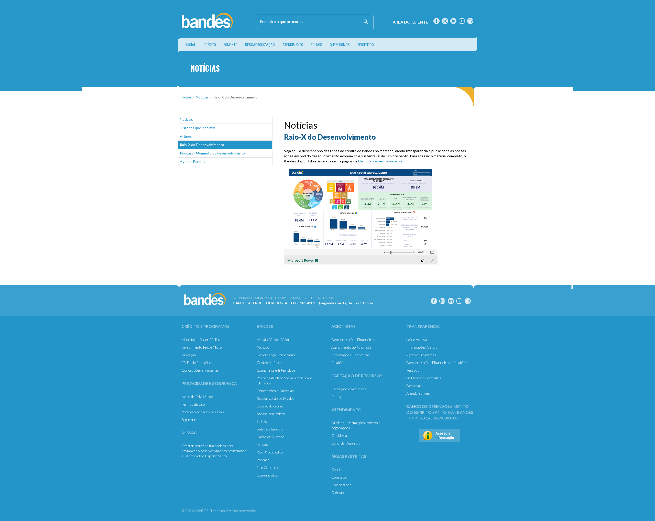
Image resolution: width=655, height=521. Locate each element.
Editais (316, 45)
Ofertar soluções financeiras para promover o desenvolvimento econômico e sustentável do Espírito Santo (214, 451)
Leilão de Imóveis (270, 429)
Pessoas (412, 370)
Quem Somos (340, 45)
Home (186, 97)
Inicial (192, 44)
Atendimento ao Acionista (351, 347)
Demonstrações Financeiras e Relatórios (438, 362)
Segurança (190, 419)
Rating (336, 396)
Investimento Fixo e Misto (202, 347)
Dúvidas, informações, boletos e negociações (355, 425)
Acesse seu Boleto (271, 414)
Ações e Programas (421, 355)
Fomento (230, 45)
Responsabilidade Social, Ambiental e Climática (284, 380)
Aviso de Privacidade (197, 396)
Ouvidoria (339, 435)
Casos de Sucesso (271, 437)
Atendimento (292, 45)
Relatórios (339, 362)
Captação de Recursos (348, 389)
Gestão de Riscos (270, 362)
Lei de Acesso (416, 339)
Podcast (263, 460)
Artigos (186, 136)
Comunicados (267, 475)
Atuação (263, 347)
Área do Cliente (410, 21)
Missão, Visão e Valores (275, 339)
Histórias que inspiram (197, 128)
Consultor (339, 477)
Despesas (414, 385)
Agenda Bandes (192, 161)
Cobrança (338, 492)
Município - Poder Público (201, 339)
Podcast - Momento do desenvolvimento (212, 153)
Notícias (202, 97)
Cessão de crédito (270, 406)
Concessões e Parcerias (200, 370)
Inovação (189, 355)
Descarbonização (260, 45)
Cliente (336, 469)
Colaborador (341, 485)
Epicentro (365, 45)
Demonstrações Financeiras (380, 161)
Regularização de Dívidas (275, 398)
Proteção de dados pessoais (203, 412)
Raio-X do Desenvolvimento (202, 144)
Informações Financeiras (350, 355)
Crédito (209, 45)
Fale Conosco (267, 467)
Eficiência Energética (197, 362)
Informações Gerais (421, 347)
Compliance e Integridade (276, 370)
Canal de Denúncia (345, 443)
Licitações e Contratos (423, 378)
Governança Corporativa (276, 355)
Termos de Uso (193, 404)
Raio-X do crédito (270, 452)
